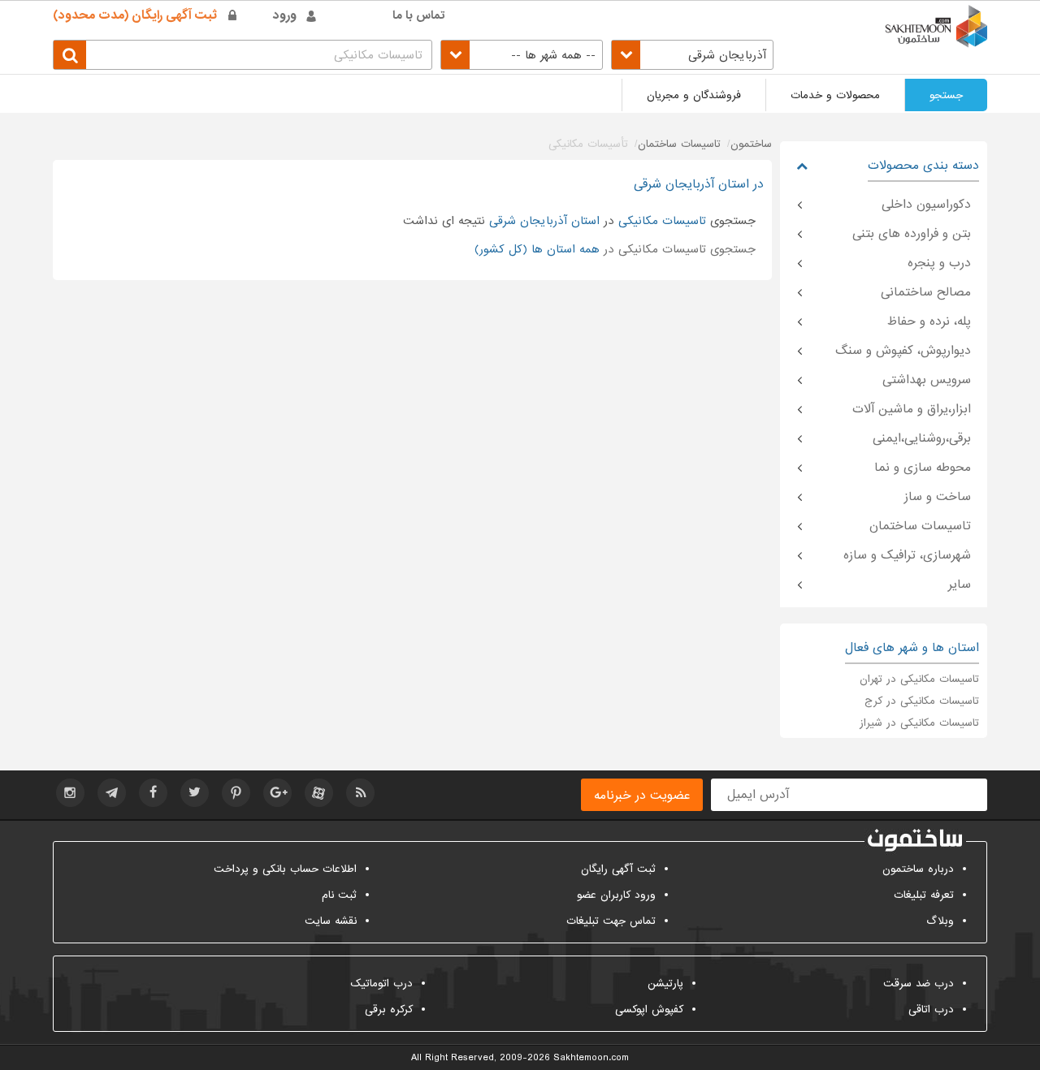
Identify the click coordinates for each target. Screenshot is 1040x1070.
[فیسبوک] (153, 793)
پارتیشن (665, 983)
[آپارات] (319, 793)
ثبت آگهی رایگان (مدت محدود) (135, 15)
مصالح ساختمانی (926, 292)
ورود (285, 15)
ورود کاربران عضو (616, 895)
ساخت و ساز (937, 497)
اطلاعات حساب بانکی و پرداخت (285, 869)
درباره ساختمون (918, 869)
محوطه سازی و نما (922, 467)
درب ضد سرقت (918, 983)
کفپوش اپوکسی (649, 1009)
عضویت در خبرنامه (642, 795)
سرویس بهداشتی (926, 380)
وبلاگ (940, 921)
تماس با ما (418, 15)
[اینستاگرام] (70, 793)
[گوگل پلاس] (277, 793)
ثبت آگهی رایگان (618, 869)
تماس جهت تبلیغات (611, 921)
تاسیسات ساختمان (920, 526)
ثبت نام (339, 895)
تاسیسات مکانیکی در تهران (919, 679)
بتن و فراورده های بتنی (911, 234)
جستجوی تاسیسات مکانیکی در (615, 249)
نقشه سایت (331, 921)
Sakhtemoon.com (591, 1058)
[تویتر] (194, 793)
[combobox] (692, 55)
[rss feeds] (360, 793)
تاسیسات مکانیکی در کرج (921, 701)
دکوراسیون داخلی (926, 204)
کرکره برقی (389, 1009)
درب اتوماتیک (381, 983)
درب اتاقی (931, 1009)
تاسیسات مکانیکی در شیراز (919, 723)
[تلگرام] (112, 793)
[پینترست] (236, 793)
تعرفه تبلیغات (924, 895)
